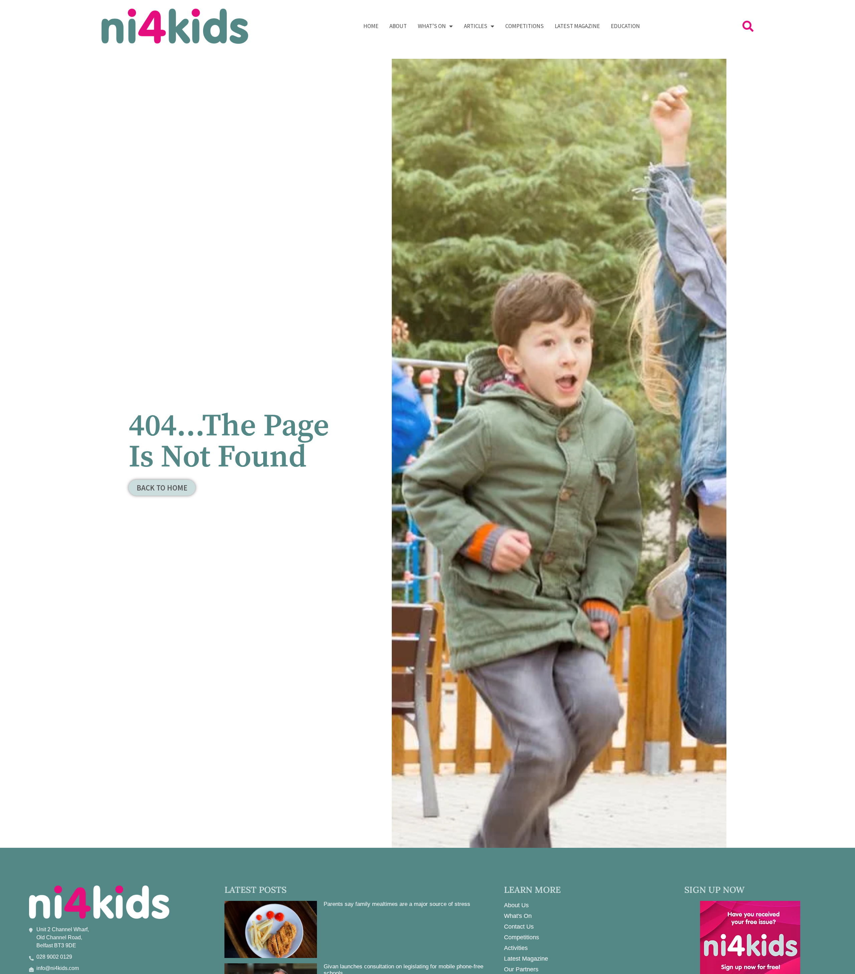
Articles (475, 26)
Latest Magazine (577, 26)
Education (625, 26)
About (398, 26)
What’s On (432, 26)
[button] (747, 26)
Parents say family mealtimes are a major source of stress (397, 904)
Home (370, 26)
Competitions (524, 26)
